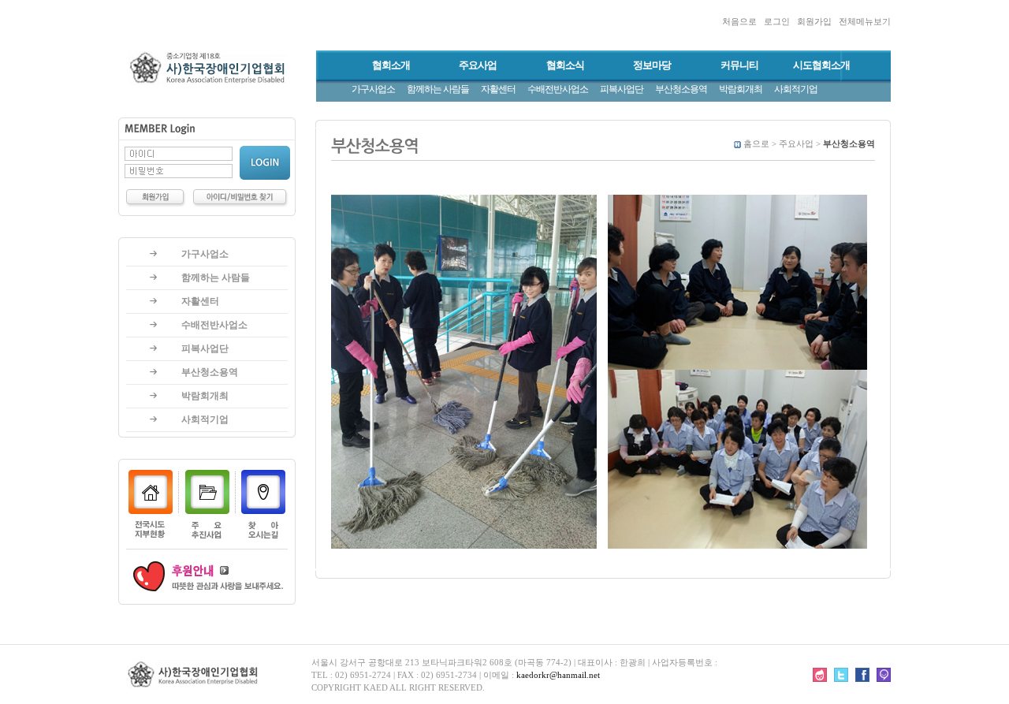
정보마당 (652, 65)
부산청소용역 (681, 89)
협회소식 (565, 65)
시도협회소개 (821, 65)
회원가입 (814, 21)
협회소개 (391, 65)
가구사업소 (373, 89)
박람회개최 (740, 89)
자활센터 (498, 89)
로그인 (777, 21)
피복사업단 (621, 89)
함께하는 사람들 (438, 89)
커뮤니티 (739, 65)
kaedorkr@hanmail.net (558, 675)
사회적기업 (795, 89)
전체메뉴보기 (865, 21)
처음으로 (739, 21)
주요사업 (478, 65)
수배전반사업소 (557, 89)
